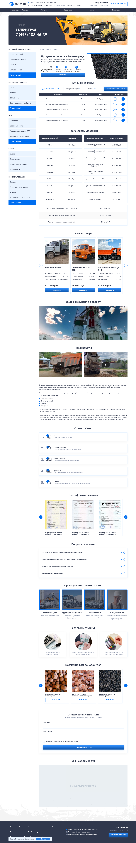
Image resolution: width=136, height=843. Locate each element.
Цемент (13, 65)
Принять (43, 839)
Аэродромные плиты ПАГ (20, 131)
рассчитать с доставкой (116, 88)
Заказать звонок (118, 4)
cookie (32, 839)
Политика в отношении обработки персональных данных (31, 832)
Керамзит (13, 182)
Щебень (13, 93)
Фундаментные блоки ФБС (20, 136)
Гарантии (68, 10)
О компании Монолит (20, 10)
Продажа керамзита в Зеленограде (53, 695)
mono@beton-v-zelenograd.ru (43, 5)
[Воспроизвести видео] (83, 322)
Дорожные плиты (16, 126)
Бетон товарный (16, 54)
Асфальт (13, 192)
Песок (12, 87)
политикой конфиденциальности (66, 741)
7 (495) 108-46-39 (100, 3)
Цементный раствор (18, 59)
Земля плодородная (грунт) (20, 103)
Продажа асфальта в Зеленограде (107, 695)
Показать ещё (15, 75)
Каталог (44, 10)
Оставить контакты (83, 747)
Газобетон (14, 121)
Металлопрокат (16, 70)
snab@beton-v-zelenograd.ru (74, 5)
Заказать (63, 75)
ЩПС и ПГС (14, 98)
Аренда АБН (15, 169)
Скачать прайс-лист (52, 88)
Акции (92, 10)
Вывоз (12, 154)
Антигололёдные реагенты (20, 198)
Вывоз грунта (15, 159)
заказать (56, 700)
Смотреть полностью (48, 64)
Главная (41, 49)
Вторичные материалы (19, 187)
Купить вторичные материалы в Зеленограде (82, 695)
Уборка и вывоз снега (18, 164)
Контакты (116, 10)
